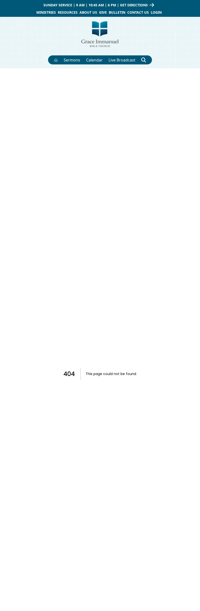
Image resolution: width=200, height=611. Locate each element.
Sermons (72, 60)
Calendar (94, 60)
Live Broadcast (122, 60)
